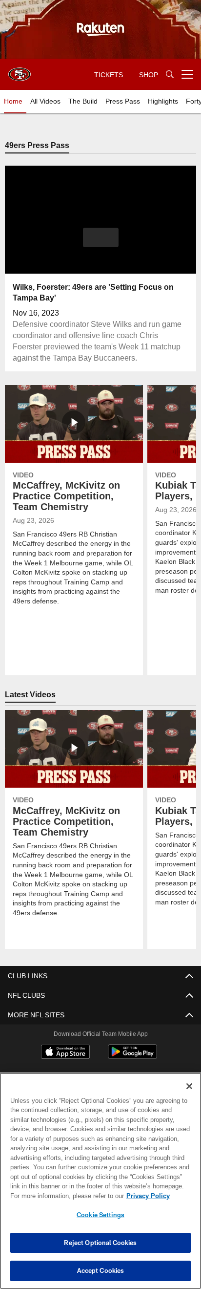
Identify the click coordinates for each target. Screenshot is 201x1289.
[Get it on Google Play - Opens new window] (132, 1057)
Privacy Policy (63, 1196)
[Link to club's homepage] (19, 70)
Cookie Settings (100, 1215)
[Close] (189, 1086)
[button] (100, 244)
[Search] (170, 74)
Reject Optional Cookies (100, 1242)
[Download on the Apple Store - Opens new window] (65, 1053)
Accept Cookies (100, 1270)
